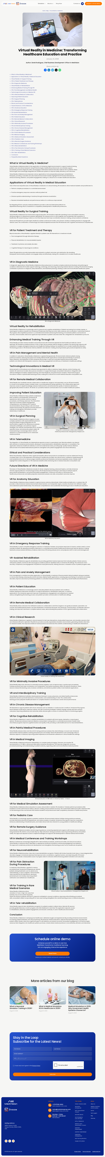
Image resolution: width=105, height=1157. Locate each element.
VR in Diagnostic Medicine (19, 83)
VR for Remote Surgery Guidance (21, 141)
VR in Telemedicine (17, 101)
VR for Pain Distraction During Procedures (23, 148)
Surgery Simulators (80, 1141)
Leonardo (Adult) (79, 1114)
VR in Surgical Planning (18, 99)
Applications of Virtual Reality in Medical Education (26, 76)
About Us (93, 1104)
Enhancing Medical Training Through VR (22, 88)
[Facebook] (45, 70)
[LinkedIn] (48, 70)
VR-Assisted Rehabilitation (19, 112)
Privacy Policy (36, 1065)
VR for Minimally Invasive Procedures (22, 123)
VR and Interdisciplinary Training (20, 126)
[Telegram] (52, 70)
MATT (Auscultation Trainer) (79, 1111)
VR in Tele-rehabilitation (18, 152)
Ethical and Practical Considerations (22, 103)
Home (43, 10)
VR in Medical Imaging (18, 134)
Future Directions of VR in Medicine (21, 105)
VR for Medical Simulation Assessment (22, 137)
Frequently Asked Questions (19, 157)
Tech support (94, 1113)
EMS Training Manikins (80, 1138)
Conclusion (14, 155)
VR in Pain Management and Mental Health (24, 90)
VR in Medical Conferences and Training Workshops (26, 143)
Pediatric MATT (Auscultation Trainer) (80, 1124)
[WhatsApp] (59, 70)
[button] (42, 3)
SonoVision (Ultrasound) (78, 1107)
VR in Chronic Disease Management (22, 128)
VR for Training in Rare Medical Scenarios (23, 150)
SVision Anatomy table (80, 1104)
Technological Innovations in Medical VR (23, 92)
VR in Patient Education (18, 117)
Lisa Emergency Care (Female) (79, 1117)
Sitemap (93, 1118)
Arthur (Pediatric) (79, 1121)
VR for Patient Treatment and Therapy (22, 81)
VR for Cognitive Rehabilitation (20, 130)
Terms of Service (87, 1151)
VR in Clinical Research (18, 121)
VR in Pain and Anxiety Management (22, 114)
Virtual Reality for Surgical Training (21, 79)
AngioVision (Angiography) (78, 1135)
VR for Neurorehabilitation (19, 146)
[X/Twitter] (56, 70)
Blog (47, 10)
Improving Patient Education (19, 96)
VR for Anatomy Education (19, 108)
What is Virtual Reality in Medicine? (21, 74)
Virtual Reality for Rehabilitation (20, 85)
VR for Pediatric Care (17, 139)
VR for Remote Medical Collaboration (22, 94)
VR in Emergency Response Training (21, 110)
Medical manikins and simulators (95, 1107)
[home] (14, 3)
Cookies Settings (96, 1151)
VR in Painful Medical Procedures (21, 132)
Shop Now (59, 3)
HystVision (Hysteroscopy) (78, 1128)
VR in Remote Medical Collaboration (22, 119)
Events (92, 1110)
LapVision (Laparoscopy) (80, 1131)
